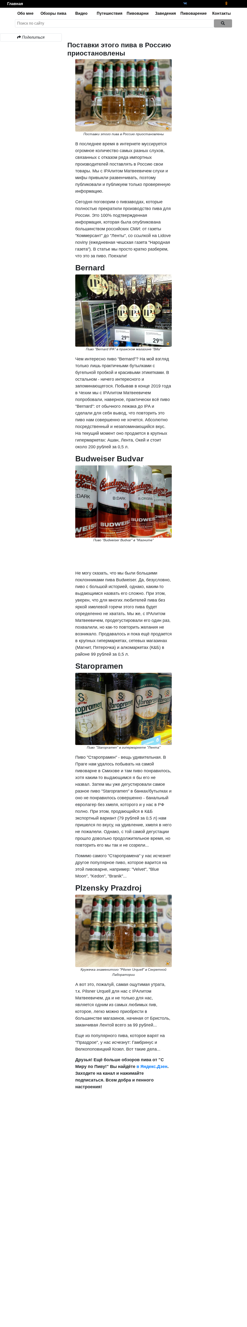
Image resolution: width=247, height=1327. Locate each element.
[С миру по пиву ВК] (185, 3)
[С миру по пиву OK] (226, 3)
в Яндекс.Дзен (151, 1066)
